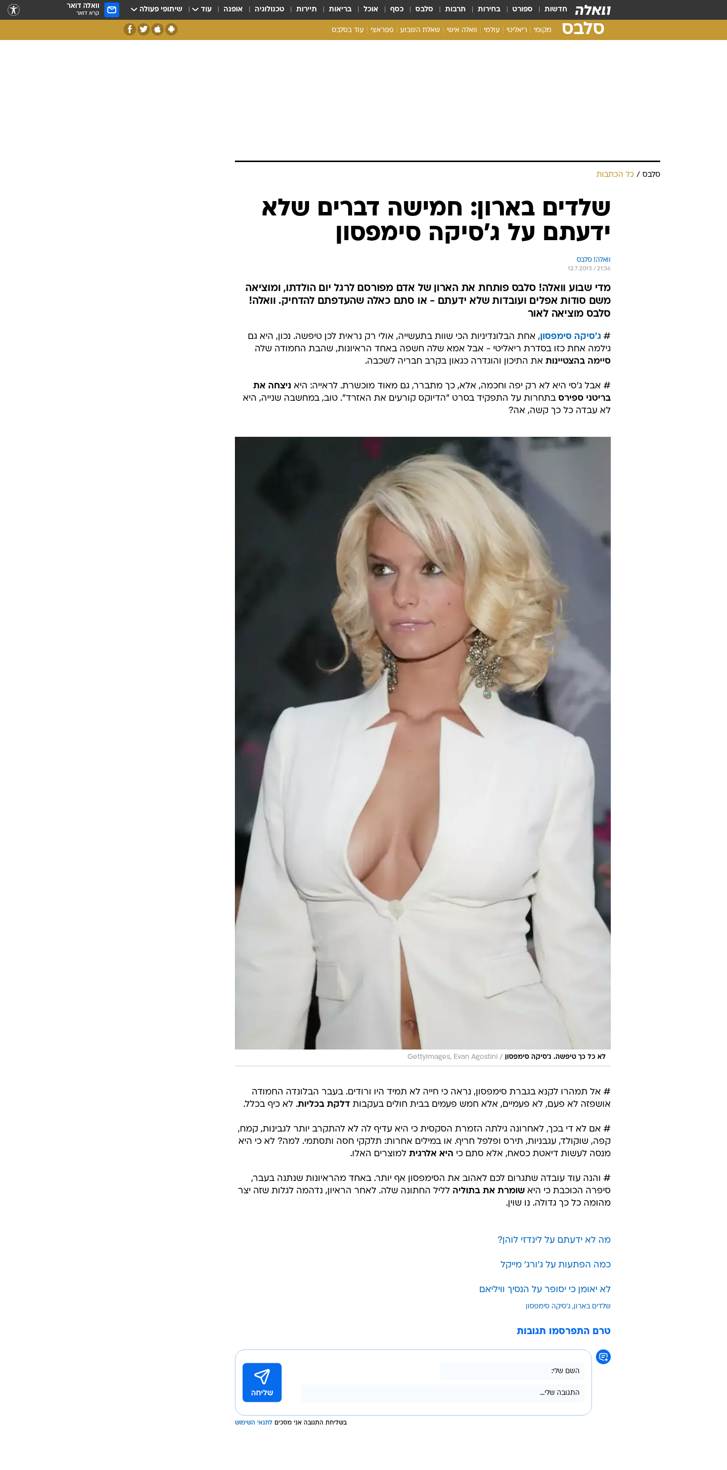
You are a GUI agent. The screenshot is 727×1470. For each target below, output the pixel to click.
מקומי (542, 30)
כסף (397, 9)
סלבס (424, 9)
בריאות (340, 9)
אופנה (233, 9)
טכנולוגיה (269, 9)
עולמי (492, 30)
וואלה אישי (462, 30)
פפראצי (382, 30)
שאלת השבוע (420, 30)
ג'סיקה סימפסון (570, 336)
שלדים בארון (592, 1306)
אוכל (371, 9)
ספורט (522, 9)
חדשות (556, 9)
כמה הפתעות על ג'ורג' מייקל (555, 1265)
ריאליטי (516, 30)
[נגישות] (13, 10)
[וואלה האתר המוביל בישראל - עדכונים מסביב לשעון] (593, 10)
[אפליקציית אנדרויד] (171, 29)
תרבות (455, 9)
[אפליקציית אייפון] (157, 29)
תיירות (306, 9)
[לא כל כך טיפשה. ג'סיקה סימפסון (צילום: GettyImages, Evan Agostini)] (423, 751)
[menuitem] (550, 9)
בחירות (489, 9)
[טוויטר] (143, 29)
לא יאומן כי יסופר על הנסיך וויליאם (545, 1290)
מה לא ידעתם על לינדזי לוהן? (554, 1240)
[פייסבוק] (130, 29)
